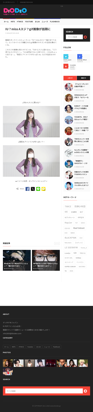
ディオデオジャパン (9, 2)
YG (66, 271)
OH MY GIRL (69, 258)
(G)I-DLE (67, 228)
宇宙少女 (82, 253)
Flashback (55, 21)
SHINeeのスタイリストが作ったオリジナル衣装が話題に (81, 185)
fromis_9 (84, 248)
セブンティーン (70, 217)
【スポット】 (78, 243)
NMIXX (73, 233)
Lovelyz (67, 253)
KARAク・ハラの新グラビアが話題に (81, 107)
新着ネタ (83, 78)
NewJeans (68, 243)
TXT (76, 223)
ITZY (81, 238)
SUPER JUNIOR (70, 266)
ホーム (6, 21)
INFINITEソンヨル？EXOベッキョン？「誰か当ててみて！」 (28, 264)
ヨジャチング (69, 262)
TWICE (68, 206)
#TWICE (21, 347)
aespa (81, 217)
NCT (81, 212)
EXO (66, 233)
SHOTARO (82, 266)
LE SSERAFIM (71, 247)
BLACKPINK (70, 237)
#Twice (20, 21)
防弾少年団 (79, 206)
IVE (66, 211)
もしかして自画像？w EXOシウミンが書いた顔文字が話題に (81, 152)
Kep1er (68, 222)
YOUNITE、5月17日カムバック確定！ (81, 118)
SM (75, 252)
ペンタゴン (80, 262)
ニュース (45, 21)
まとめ (37, 21)
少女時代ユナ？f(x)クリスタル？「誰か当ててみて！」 (57, 264)
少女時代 (74, 212)
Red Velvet (79, 227)
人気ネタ (70, 78)
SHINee (78, 258)
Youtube (30, 347)
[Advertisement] (61, 11)
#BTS (13, 21)
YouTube (29, 21)
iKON (71, 271)
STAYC (83, 223)
